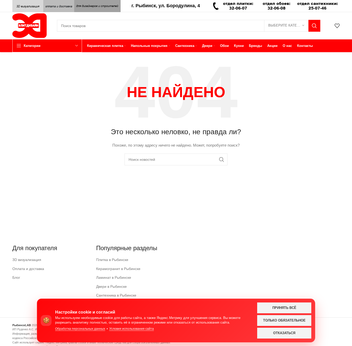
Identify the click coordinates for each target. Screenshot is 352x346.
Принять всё (284, 308)
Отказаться (284, 333)
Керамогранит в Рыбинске (118, 269)
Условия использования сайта (131, 329)
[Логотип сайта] (29, 25)
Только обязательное (284, 320)
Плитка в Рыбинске (112, 260)
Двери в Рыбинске (111, 286)
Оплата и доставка (28, 269)
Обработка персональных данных (80, 329)
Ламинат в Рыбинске (113, 277)
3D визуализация (26, 260)
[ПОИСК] (314, 26)
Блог (16, 277)
